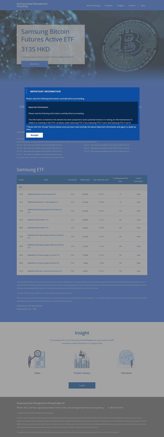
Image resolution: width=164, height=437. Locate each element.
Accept (34, 135)
